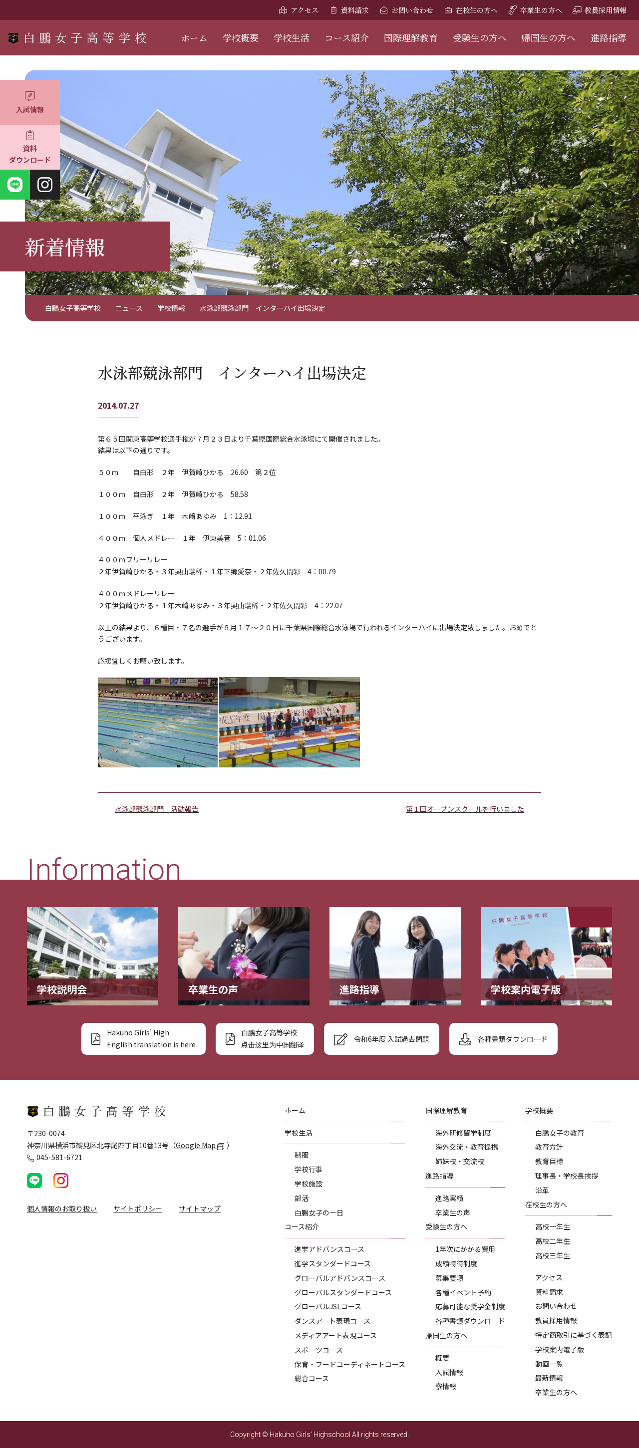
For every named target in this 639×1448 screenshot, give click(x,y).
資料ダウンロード (30, 154)
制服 (302, 1155)
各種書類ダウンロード (470, 1321)
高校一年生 (552, 1226)
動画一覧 (549, 1364)
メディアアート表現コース (336, 1335)
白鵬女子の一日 (319, 1212)
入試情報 (30, 109)
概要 (442, 1358)
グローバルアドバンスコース (340, 1278)
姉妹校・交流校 (459, 1161)
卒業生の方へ (541, 10)
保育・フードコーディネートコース (350, 1364)
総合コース (312, 1378)
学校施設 (308, 1184)
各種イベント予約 (463, 1292)
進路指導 (609, 37)
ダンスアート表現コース (332, 1321)
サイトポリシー (137, 1208)
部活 (302, 1198)
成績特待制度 (456, 1263)
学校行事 (308, 1169)
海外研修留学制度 (463, 1133)
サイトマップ (200, 1208)
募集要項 (449, 1278)
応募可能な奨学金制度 (470, 1306)
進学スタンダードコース (333, 1263)
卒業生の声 (452, 1212)
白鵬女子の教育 (559, 1133)
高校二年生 (552, 1241)
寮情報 (445, 1386)
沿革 (542, 1190)
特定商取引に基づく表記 (573, 1335)
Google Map (196, 1145)
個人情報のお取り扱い (62, 1208)
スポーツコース (319, 1350)
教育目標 (549, 1161)
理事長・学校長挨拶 (566, 1176)
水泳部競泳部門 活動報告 (157, 809)
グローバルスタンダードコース (343, 1292)
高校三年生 (552, 1255)
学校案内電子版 (559, 1349)
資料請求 (355, 10)
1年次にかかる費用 (465, 1249)
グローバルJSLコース (328, 1306)
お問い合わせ (412, 10)
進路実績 (449, 1198)
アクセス (305, 10)
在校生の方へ (477, 10)
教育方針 (549, 1147)
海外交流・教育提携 (466, 1147)
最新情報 (549, 1378)
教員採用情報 (606, 10)
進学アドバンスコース (329, 1249)
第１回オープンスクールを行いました (465, 809)
